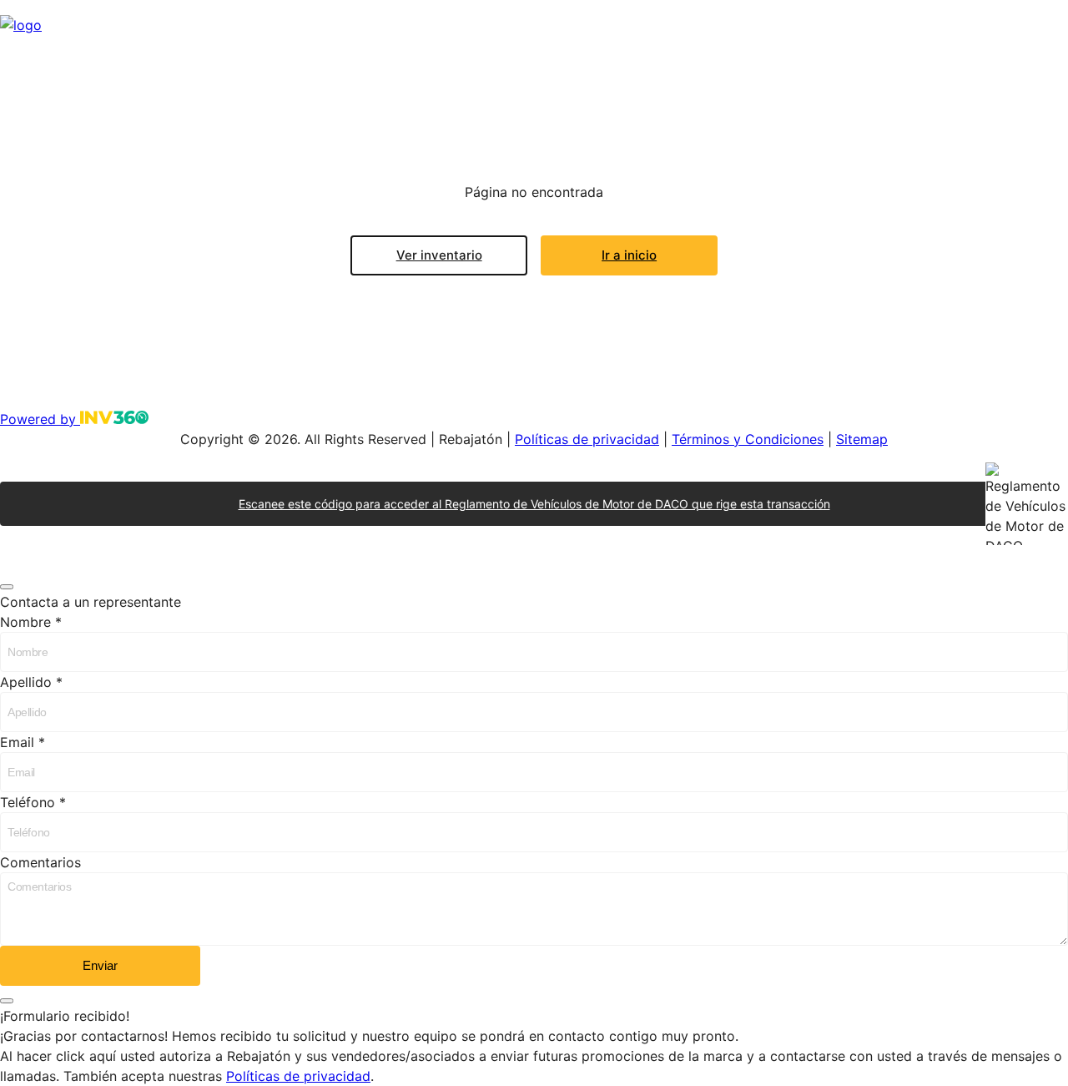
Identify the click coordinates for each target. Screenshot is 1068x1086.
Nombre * (31, 622)
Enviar (100, 965)
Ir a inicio (629, 255)
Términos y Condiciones (748, 439)
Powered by (40, 419)
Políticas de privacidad (587, 439)
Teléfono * (33, 802)
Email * (22, 742)
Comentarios (40, 862)
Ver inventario (439, 255)
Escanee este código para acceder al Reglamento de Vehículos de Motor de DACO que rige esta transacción (534, 504)
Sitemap (862, 439)
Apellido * (31, 682)
